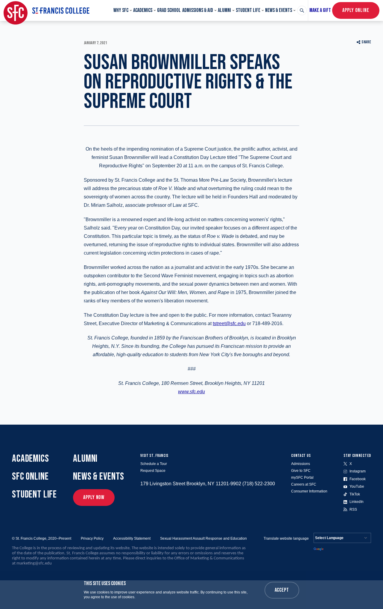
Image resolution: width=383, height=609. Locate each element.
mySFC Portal (302, 477)
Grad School (169, 10)
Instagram (357, 471)
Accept (282, 590)
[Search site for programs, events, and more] (302, 10)
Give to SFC (301, 471)
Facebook (357, 479)
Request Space (152, 471)
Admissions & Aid (197, 10)
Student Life (248, 10)
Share (366, 42)
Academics (142, 10)
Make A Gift (320, 10)
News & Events (278, 10)
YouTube (356, 486)
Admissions (300, 464)
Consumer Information (309, 491)
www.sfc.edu (191, 391)
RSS (353, 509)
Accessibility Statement (132, 538)
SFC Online (30, 476)
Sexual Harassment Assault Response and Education (203, 538)
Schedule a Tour (153, 464)
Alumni (224, 10)
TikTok (354, 494)
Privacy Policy (92, 538)
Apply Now (93, 497)
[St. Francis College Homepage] (46, 10)
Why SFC (120, 10)
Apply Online (355, 10)
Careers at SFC (303, 484)
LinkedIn (356, 502)
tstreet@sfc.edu (229, 323)
